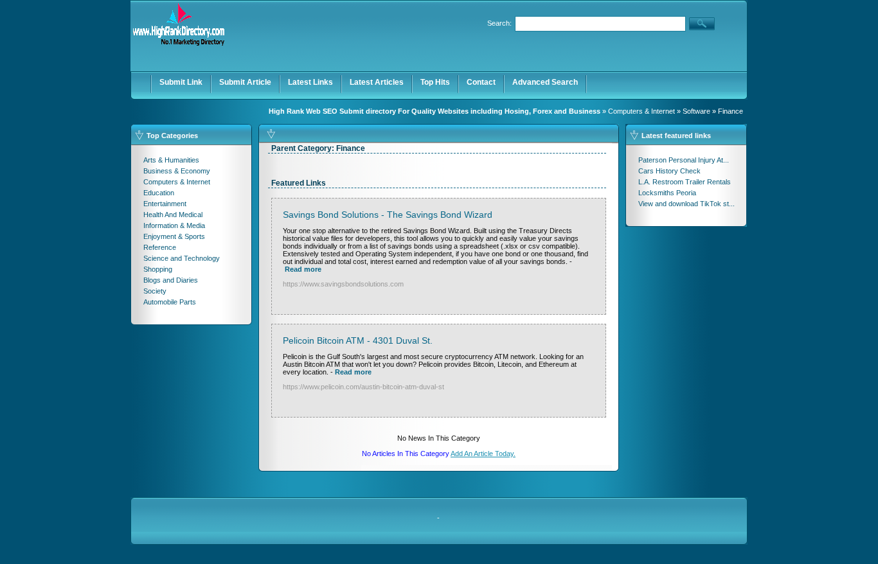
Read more (303, 269)
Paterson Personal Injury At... (683, 160)
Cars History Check (669, 171)
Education (158, 193)
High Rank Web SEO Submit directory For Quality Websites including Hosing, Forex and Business (434, 111)
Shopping (157, 269)
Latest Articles (377, 82)
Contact (481, 82)
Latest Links (310, 82)
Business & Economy (176, 171)
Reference (159, 247)
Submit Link (180, 82)
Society (154, 291)
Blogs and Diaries (170, 280)
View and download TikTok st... (686, 203)
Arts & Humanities (171, 160)
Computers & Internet (641, 111)
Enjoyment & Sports (174, 236)
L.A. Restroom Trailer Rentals (684, 182)
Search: (499, 23)
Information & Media (174, 225)
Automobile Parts (169, 302)
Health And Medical (172, 214)
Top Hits (435, 82)
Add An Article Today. (483, 453)
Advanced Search (545, 82)
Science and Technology (181, 258)
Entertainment (164, 203)
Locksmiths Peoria (667, 193)
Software (696, 111)
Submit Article (245, 82)
